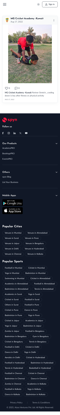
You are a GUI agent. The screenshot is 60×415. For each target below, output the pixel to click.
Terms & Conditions (41, 403)
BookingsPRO (8, 154)
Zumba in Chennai (13, 384)
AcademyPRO (8, 148)
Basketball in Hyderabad (40, 368)
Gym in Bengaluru (41, 336)
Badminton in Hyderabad (42, 363)
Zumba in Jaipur (12, 331)
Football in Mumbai (13, 268)
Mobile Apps (9, 195)
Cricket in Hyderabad (35, 358)
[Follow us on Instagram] (9, 133)
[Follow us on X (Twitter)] (20, 133)
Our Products (9, 143)
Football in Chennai (13, 373)
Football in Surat (32, 300)
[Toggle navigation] (4, 4)
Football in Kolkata (13, 389)
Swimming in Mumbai (14, 278)
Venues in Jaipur (12, 243)
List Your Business (10, 182)
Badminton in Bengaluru (16, 336)
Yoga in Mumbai (12, 273)
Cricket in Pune (11, 310)
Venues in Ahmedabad (37, 233)
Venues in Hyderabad (34, 249)
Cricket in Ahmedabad (40, 278)
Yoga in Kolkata (34, 389)
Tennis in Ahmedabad (43, 289)
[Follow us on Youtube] (26, 133)
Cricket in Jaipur (12, 321)
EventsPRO (7, 159)
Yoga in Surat (34, 294)
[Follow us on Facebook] (3, 133)
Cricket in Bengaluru (14, 342)
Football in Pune (32, 305)
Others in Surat (11, 305)
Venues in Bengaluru (34, 243)
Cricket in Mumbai (36, 268)
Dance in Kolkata (12, 394)
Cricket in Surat (12, 300)
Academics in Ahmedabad (16, 284)
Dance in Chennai (39, 379)
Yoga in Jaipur (11, 326)
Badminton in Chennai (15, 379)
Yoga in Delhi (30, 352)
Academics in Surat (13, 294)
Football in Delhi (12, 347)
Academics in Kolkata (36, 384)
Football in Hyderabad (15, 363)
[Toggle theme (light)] (38, 4)
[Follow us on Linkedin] (14, 133)
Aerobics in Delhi (12, 358)
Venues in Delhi (12, 249)
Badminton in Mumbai (35, 273)
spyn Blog (6, 177)
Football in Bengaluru (34, 331)
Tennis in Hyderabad (14, 368)
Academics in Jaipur (34, 321)
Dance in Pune (31, 310)
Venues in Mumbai (13, 233)
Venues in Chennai (13, 254)
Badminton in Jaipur (32, 326)
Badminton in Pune (13, 315)
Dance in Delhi (11, 352)
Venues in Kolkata (35, 254)
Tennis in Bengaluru (37, 342)
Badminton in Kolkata (35, 394)
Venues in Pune (32, 238)
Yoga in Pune (34, 315)
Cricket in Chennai (36, 373)
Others (6, 172)
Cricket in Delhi (32, 347)
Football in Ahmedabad (44, 284)
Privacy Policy (16, 403)
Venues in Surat (12, 238)
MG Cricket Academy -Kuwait (27, 18)
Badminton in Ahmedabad (16, 289)
